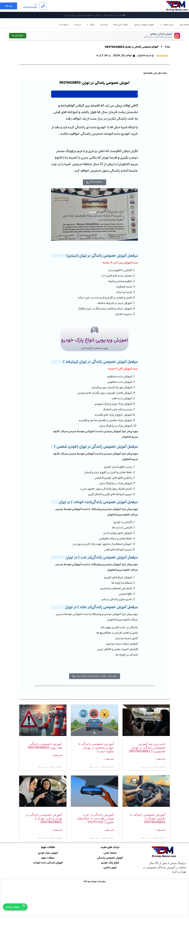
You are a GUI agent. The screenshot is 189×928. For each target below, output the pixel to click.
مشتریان (104, 24)
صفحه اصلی (184, 24)
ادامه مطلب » (160, 759)
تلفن (35, 5)
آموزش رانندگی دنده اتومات (48, 862)
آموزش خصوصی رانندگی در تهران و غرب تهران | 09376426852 (44, 818)
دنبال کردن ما (17, 35)
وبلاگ (92, 24)
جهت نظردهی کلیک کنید (155, 73)
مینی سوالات (168, 24)
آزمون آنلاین (110, 867)
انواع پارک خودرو (110, 862)
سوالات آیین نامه (121, 24)
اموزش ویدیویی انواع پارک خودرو (94, 340)
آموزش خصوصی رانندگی (144, 24)
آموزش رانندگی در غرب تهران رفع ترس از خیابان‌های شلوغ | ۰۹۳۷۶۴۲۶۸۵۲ (95, 818)
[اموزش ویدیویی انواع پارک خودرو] (94, 330)
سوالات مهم (47, 857)
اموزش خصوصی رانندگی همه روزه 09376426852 (45, 745)
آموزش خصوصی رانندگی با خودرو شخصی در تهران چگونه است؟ (96, 747)
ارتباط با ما (63, 24)
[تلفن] (42, 6)
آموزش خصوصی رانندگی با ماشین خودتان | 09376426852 (147, 818)
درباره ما (77, 24)
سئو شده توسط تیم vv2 (94, 881)
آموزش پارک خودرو (48, 853)
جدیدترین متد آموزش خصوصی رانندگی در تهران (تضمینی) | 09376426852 (147, 747)
